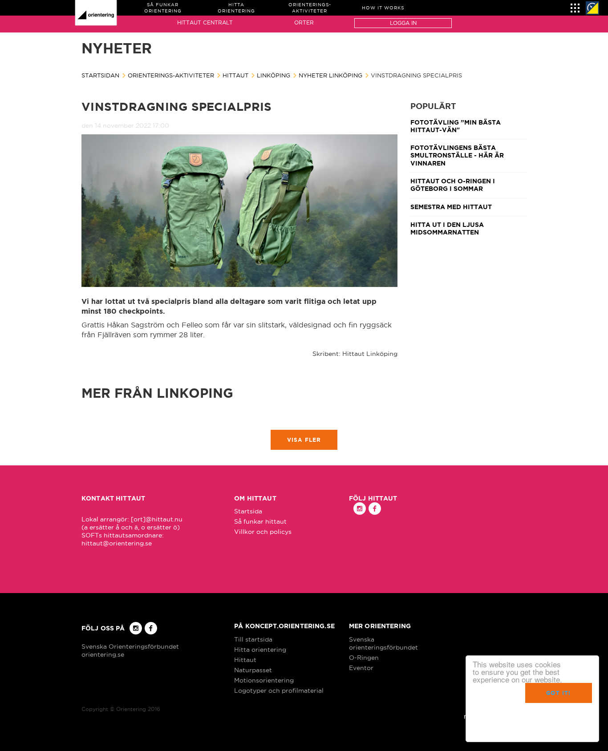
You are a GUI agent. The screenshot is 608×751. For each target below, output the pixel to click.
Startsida (248, 511)
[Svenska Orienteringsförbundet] (592, 8)
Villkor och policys (263, 531)
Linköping (273, 75)
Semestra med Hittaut (451, 206)
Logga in (403, 23)
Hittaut (235, 75)
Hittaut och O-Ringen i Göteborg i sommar (452, 185)
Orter (304, 22)
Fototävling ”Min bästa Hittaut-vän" (455, 126)
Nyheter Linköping (330, 75)
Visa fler (304, 440)
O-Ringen (364, 657)
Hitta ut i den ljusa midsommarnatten (447, 228)
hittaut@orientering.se (116, 543)
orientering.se (102, 654)
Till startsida (253, 639)
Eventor (361, 667)
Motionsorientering (264, 680)
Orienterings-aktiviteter (171, 75)
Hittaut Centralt (205, 22)
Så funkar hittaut (260, 521)
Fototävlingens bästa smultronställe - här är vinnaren (457, 155)
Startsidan (100, 75)
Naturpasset (253, 670)
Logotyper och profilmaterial (279, 690)
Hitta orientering (260, 649)
